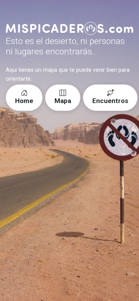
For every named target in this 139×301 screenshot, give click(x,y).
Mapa (62, 101)
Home (24, 101)
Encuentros (110, 101)
